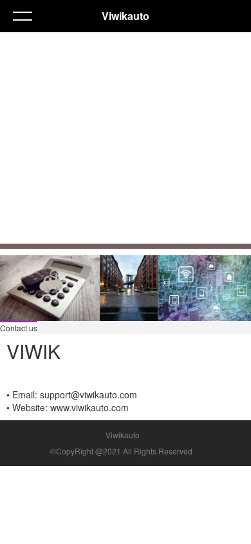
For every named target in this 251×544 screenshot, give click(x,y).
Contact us (18, 327)
